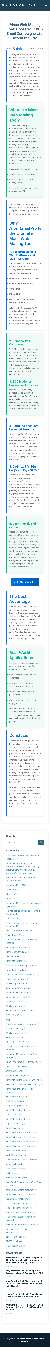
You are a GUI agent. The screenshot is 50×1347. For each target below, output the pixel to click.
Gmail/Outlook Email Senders (22, 974)
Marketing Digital (16, 1005)
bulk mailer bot (15, 1173)
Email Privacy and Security (20, 1137)
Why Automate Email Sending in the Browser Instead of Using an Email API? (24, 1271)
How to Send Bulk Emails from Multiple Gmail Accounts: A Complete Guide (24, 1295)
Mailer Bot (12, 889)
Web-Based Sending (17, 1155)
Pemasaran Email (16, 1037)
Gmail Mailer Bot (16, 935)
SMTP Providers (15, 1241)
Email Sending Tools (17, 1150)
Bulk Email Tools (16, 1168)
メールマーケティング (18, 1042)
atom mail (12, 894)
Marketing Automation (19, 983)
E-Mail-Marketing (16, 1028)
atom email (13, 898)
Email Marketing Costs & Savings (24, 1079)
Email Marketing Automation (22, 1141)
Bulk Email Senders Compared (22, 1024)
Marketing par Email (17, 1033)
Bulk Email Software (17, 978)
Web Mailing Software (18, 1105)
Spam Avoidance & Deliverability (23, 1061)
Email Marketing (16, 960)
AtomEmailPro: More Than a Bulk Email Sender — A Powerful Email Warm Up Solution (24, 1307)
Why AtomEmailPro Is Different (23, 1159)
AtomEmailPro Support (19, 1075)
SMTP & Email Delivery (18, 1066)
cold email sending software (21, 1189)
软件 (9, 1019)
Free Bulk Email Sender (19, 1207)
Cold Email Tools (15, 956)
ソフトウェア (14, 1014)
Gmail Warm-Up (15, 1245)
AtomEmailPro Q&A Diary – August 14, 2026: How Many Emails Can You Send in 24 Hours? (24, 1283)
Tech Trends (14, 1114)
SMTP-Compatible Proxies (20, 930)
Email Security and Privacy (20, 1194)
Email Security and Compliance (22, 1146)
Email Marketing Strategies (21, 1110)
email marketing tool (18, 996)
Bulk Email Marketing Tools (21, 965)
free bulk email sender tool (21, 1203)
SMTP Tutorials (15, 1236)
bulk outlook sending (18, 1177)
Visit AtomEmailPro (25, 582)
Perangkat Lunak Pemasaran (22, 1010)
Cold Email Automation (19, 987)
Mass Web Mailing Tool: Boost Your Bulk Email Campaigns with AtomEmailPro (25, 31)
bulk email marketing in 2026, (22, 1224)
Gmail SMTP (13, 918)
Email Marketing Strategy (20, 1119)
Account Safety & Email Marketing (24, 1084)
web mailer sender (16, 1070)
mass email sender (16, 1001)
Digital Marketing (17, 1123)
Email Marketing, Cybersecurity (23, 1132)
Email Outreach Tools (18, 951)
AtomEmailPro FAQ (17, 885)
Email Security (15, 1128)
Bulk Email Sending (17, 1101)
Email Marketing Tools (19, 947)
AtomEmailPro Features (19, 992)
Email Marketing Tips (18, 1096)
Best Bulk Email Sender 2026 (21, 1212)
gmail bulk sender (16, 1164)
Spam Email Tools (16, 969)
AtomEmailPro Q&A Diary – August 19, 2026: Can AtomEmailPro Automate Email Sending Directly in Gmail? (24, 1260)
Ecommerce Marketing (18, 1198)
